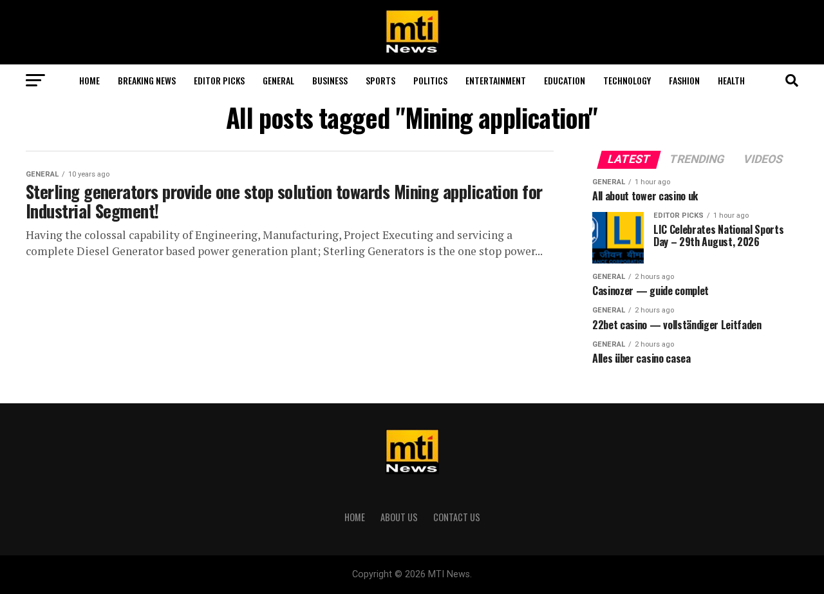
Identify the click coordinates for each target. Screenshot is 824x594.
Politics (430, 80)
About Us (399, 517)
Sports (380, 80)
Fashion (684, 80)
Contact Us (456, 517)
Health (731, 80)
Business (330, 80)
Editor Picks (219, 80)
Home (89, 80)
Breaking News (147, 80)
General (278, 80)
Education (564, 80)
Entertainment (495, 80)
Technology (627, 80)
